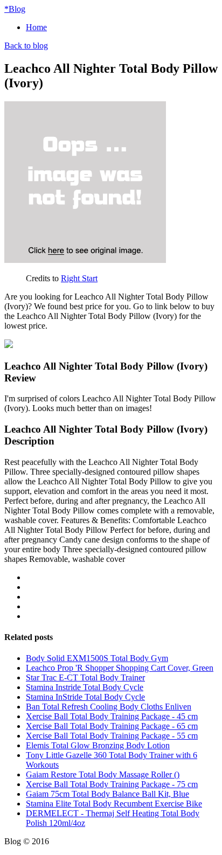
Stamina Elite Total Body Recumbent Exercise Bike (114, 803)
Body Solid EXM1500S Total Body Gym (97, 658)
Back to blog (26, 45)
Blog (14, 8)
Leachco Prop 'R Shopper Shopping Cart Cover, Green (119, 667)
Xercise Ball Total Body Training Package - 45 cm (112, 716)
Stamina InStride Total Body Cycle (85, 696)
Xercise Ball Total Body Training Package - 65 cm (112, 726)
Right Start (79, 278)
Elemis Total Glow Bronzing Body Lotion (98, 745)
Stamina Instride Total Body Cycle (84, 687)
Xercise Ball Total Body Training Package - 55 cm (112, 735)
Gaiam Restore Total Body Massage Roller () (102, 774)
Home (36, 27)
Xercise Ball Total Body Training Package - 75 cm (112, 784)
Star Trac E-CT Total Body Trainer (85, 677)
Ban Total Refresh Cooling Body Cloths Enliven (108, 706)
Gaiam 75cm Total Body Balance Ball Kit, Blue (107, 793)
